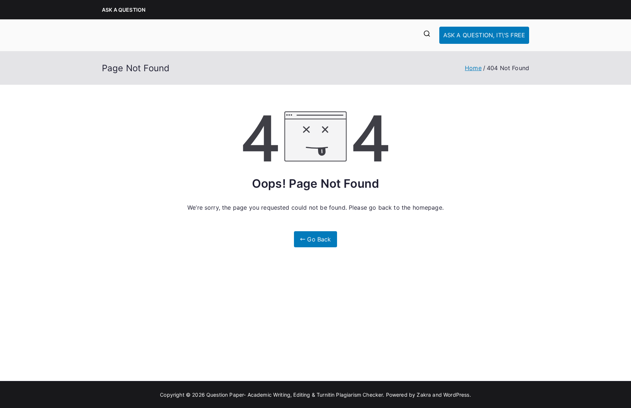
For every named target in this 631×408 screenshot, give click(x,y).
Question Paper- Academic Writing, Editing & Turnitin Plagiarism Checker (294, 395)
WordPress (456, 395)
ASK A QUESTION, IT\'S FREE (484, 35)
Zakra (424, 395)
